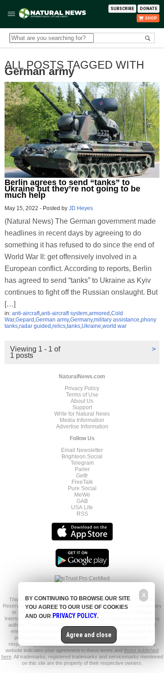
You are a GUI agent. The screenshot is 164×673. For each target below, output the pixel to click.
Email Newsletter (82, 450)
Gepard (24, 319)
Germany (81, 319)
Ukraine (91, 326)
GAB (82, 501)
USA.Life (82, 507)
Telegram (82, 463)
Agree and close (89, 634)
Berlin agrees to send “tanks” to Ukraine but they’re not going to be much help (72, 189)
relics (59, 326)
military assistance (116, 319)
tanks (73, 326)
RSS (82, 514)
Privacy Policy (82, 388)
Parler (82, 469)
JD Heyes (81, 208)
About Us (82, 401)
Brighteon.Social (82, 456)
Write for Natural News (82, 414)
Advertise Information (82, 426)
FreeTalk (82, 482)
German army (52, 319)
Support (82, 407)
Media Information (82, 420)
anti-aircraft (26, 313)
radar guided (35, 326)
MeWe (82, 495)
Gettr (82, 475)
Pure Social (82, 488)
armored (99, 313)
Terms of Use (82, 395)
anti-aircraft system (64, 313)
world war (114, 326)
